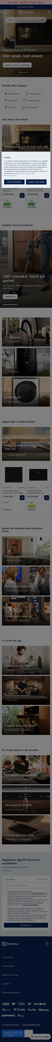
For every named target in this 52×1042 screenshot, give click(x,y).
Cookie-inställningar (14, 182)
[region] (26, 170)
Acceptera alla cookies (36, 182)
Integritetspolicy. (12, 175)
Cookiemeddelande (25, 173)
